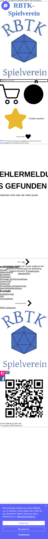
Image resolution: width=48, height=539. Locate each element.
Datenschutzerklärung (26, 516)
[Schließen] (44, 507)
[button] (24, 94)
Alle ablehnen (23, 529)
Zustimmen (24, 523)
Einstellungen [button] (24, 534)
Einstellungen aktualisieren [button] (28, 272)
